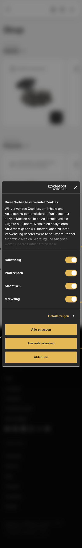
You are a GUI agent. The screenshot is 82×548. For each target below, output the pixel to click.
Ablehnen (41, 357)
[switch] (71, 273)
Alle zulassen (41, 329)
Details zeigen (58, 316)
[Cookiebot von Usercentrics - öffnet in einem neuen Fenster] (49, 187)
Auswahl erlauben (41, 343)
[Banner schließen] (75, 187)
